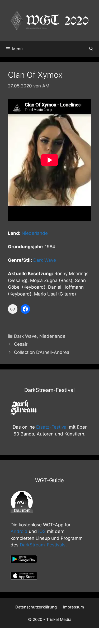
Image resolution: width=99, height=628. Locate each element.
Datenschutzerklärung (36, 607)
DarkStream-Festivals (42, 544)
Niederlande (35, 233)
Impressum (73, 607)
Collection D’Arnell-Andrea (41, 352)
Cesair (20, 344)
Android (19, 531)
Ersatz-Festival (52, 427)
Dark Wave (44, 260)
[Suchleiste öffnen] (91, 49)
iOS (42, 531)
